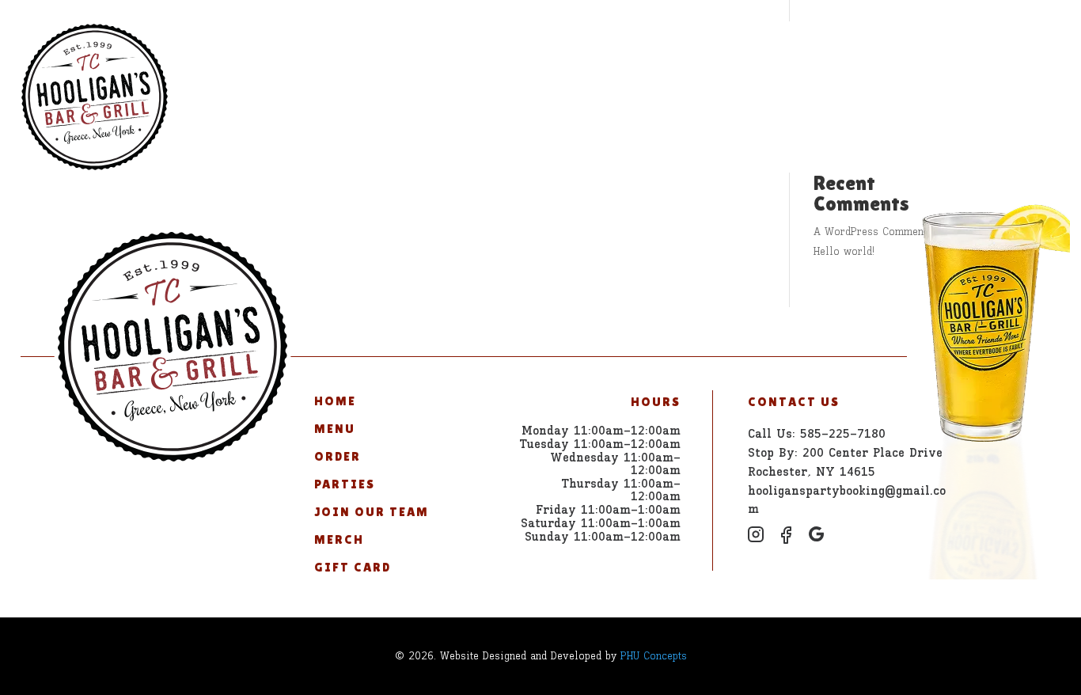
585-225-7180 (989, 51)
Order (432, 51)
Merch (741, 51)
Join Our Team (629, 51)
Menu (362, 51)
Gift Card (831, 51)
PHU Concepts (653, 656)
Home (298, 51)
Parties (511, 51)
